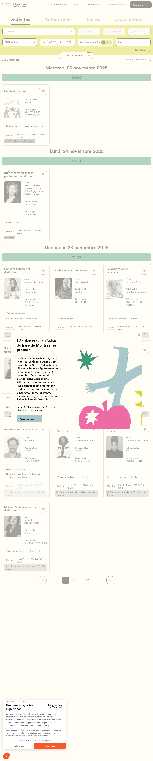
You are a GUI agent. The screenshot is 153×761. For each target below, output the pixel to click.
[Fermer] (139, 335)
